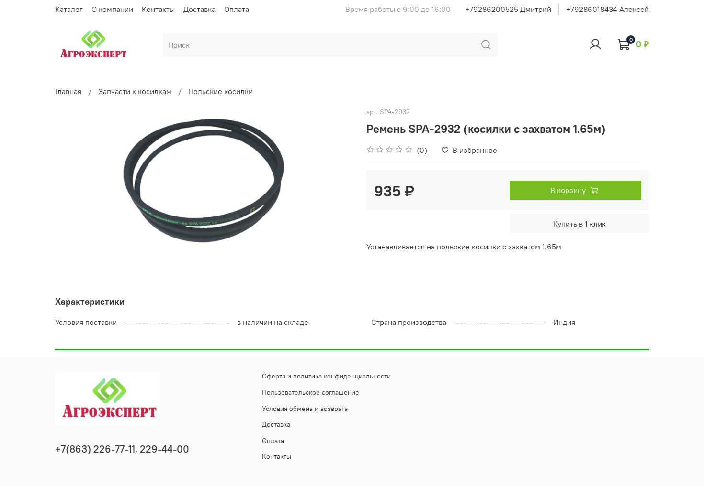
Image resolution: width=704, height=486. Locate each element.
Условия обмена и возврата (305, 408)
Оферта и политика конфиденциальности (326, 376)
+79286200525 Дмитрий (508, 9)
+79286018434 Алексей (607, 9)
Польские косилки (220, 91)
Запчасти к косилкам (134, 91)
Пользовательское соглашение (310, 392)
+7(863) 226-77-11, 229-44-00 (122, 449)
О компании (112, 9)
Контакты (158, 9)
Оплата (236, 9)
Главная (68, 91)
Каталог (69, 9)
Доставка (199, 9)
